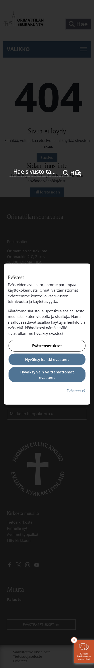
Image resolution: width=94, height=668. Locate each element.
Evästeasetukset (47, 345)
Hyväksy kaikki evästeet (47, 359)
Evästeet (76, 390)
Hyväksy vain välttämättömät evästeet (47, 374)
